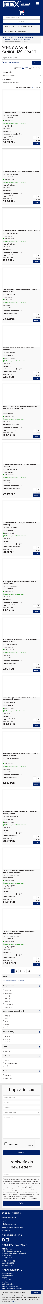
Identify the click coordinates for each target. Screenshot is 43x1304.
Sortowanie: (6, 79)
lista (26, 68)
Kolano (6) (8, 999)
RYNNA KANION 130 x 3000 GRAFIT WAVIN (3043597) (21, 171)
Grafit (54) (8, 1051)
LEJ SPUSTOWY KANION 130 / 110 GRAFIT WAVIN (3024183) (19, 524)
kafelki (18, 68)
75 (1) (6, 1027)
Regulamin (5, 1221)
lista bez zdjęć (36, 68)
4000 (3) (7, 1036)
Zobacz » (13, 1301)
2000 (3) (7, 1042)
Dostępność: (6, 72)
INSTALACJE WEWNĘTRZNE (15, 31)
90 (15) (7, 1021)
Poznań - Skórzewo (8, 1280)
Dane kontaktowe (14, 1245)
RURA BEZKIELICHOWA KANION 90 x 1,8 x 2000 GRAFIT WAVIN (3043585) (19, 871)
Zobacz (36, 143)
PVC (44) (7, 1060)
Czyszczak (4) (9, 1004)
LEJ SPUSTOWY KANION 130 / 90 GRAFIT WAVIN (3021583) (19, 466)
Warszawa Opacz (8, 1274)
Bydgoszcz (5, 1278)
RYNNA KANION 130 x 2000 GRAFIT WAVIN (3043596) (21, 112)
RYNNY (7, 39)
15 (32, 87)
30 (34, 87)
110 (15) (7, 1018)
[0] (21, 14)
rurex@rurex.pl (7, 1257)
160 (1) (7, 1024)
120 (40, 87)
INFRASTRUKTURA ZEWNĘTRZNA (17, 26)
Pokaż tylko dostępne (11, 62)
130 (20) (7, 1016)
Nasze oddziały (12, 1270)
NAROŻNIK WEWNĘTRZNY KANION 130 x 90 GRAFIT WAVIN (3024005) (20, 755)
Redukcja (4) (9, 1007)
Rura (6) (7, 996)
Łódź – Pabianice (8, 1284)
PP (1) (6, 1066)
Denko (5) (8, 1002)
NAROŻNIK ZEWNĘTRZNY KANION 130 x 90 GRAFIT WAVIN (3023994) (20, 813)
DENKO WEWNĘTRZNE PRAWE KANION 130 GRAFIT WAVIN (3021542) (20, 641)
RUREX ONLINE (8, 37)
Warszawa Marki (7, 1276)
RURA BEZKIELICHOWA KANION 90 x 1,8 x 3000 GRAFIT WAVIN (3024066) (19, 932)
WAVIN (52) (8, 1075)
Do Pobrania (6, 1230)
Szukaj (21, 21)
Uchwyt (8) (8, 990)
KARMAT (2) (8, 1078)
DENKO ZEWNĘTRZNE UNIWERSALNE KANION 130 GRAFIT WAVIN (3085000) (19, 699)
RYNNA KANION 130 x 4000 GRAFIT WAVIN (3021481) (21, 230)
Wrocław (5, 1282)
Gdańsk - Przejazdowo (10, 1286)
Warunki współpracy (9, 1218)
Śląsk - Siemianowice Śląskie (12, 1288)
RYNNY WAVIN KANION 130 (21, 39)
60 (37, 87)
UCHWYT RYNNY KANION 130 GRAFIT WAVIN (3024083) (18, 349)
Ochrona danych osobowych (12, 1227)
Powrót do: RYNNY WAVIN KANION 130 (13, 980)
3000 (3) (7, 1039)
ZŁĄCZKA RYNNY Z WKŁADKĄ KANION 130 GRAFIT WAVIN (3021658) (20, 291)
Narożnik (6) (8, 993)
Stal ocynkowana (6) (11, 1063)
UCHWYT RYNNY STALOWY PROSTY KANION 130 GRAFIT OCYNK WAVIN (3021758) (20, 407)
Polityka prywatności (9, 1224)
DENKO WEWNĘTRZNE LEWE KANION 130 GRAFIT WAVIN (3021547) (19, 582)
